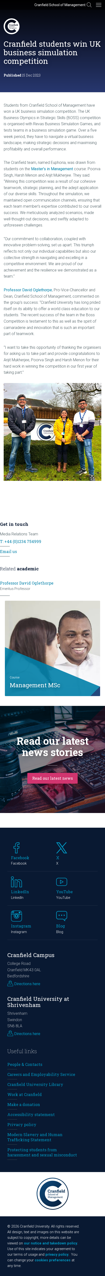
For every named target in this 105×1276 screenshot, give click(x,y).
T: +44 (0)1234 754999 (20, 541)
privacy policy (56, 1255)
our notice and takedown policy (50, 1243)
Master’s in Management (52, 169)
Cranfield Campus (30, 955)
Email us (8, 551)
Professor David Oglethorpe (28, 290)
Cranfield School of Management (59, 5)
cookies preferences (53, 1260)
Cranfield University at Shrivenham (38, 1001)
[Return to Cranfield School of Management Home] (12, 26)
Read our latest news (52, 778)
